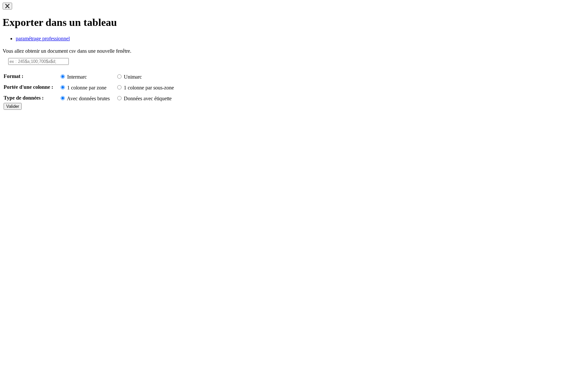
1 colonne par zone (86, 87)
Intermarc (77, 77)
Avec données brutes (88, 98)
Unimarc (133, 77)
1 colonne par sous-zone (149, 87)
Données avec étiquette (148, 98)
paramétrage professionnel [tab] (43, 38)
